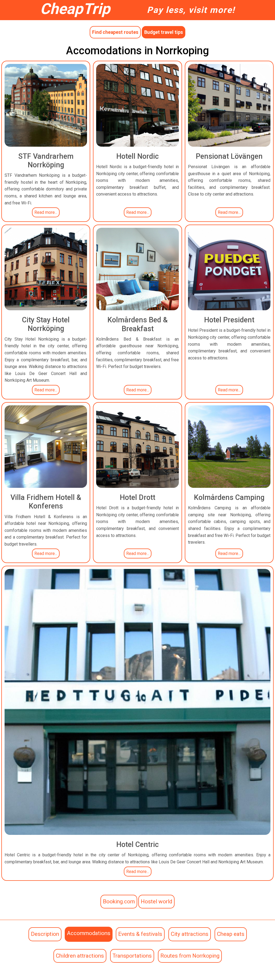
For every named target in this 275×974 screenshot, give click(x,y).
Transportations (132, 956)
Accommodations (88, 933)
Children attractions (80, 956)
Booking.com (119, 901)
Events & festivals (140, 934)
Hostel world (156, 901)
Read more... (45, 212)
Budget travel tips (163, 32)
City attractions (189, 934)
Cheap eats (230, 934)
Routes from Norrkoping (189, 956)
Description (45, 934)
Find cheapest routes (115, 32)
